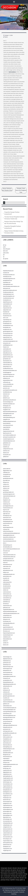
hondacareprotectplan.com (9, 709)
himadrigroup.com (7, 515)
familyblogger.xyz (7, 372)
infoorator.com (6, 550)
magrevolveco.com (7, 834)
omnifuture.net (6, 476)
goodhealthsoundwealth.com (9, 733)
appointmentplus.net (8, 627)
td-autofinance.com (7, 519)
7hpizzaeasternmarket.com (9, 554)
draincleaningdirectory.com (9, 715)
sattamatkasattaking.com (9, 417)
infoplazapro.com (7, 797)
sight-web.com (6, 513)
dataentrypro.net (7, 664)
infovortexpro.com (7, 838)
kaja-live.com (6, 509)
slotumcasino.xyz (7, 594)
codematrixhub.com (7, 805)
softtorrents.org (6, 382)
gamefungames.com (8, 331)
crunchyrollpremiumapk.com (9, 707)
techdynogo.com (7, 768)
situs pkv (10, 868)
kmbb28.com (6, 446)
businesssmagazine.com (9, 494)
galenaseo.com (6, 607)
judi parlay (7, 870)
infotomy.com (6, 762)
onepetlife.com (6, 419)
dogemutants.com (7, 741)
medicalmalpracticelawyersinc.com (11, 613)
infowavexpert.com (7, 801)
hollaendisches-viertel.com (9, 556)
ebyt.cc (4, 543)
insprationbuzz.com (7, 674)
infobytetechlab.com (8, 823)
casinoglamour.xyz (7, 595)
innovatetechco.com (7, 793)
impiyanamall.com (7, 308)
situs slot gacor (6, 249)
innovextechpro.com (7, 784)
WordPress (13, 894)
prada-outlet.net (6, 468)
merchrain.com (6, 444)
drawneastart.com (7, 360)
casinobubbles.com (7, 304)
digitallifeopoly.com (7, 302)
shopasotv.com (6, 619)
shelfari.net (5, 590)
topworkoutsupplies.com (8, 296)
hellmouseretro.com (7, 737)
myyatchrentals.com (7, 699)
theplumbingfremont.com (9, 633)
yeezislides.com (6, 282)
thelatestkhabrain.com (8, 682)
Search (5, 199)
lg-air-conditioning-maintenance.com (11, 549)
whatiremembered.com (8, 539)
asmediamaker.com (7, 694)
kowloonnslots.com (7, 523)
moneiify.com (6, 698)
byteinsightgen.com (7, 815)
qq (3, 256)
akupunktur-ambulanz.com (9, 537)
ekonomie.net (6, 625)
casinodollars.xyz (7, 597)
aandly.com (5, 642)
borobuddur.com (7, 327)
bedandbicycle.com (7, 353)
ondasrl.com (6, 396)
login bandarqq (12, 72)
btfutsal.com (6, 482)
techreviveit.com (7, 799)
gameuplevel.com (7, 321)
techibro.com (6, 525)
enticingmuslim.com (7, 731)
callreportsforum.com (8, 448)
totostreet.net (6, 311)
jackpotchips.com (7, 366)
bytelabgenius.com (7, 791)
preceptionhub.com (7, 280)
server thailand (4, 874)
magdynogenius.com (8, 778)
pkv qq (4, 245)
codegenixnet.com (7, 827)
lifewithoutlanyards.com (8, 560)
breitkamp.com (6, 378)
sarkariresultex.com (7, 686)
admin (6, 37)
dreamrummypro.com (8, 666)
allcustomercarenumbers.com (10, 370)
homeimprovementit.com (9, 274)
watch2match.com (7, 605)
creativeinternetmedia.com (9, 496)
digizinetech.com (7, 817)
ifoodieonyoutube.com (8, 292)
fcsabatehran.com (7, 739)
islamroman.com (7, 517)
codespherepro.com (7, 825)
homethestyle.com (7, 323)
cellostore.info (6, 692)
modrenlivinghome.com (8, 439)
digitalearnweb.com (7, 658)
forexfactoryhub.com (8, 507)
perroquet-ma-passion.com (9, 437)
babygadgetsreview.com (8, 535)
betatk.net (5, 640)
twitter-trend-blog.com (8, 531)
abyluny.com (6, 452)
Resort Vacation (7, 892)
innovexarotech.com (7, 836)
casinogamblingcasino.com (9, 711)
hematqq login (21, 872)
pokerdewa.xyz (6, 601)
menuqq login (4, 868)
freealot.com (6, 347)
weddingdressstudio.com (9, 574)
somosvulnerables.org (8, 384)
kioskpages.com (7, 405)
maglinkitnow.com (7, 774)
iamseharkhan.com (7, 680)
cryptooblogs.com (7, 319)
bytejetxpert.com (7, 846)
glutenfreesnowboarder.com (9, 399)
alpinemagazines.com (8, 527)
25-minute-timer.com (8, 333)
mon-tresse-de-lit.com (8, 425)
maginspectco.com (7, 848)
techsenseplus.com (7, 807)
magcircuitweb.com (7, 786)
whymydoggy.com (7, 656)
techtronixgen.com (7, 782)
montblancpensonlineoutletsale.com (11, 533)
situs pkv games (22, 876)
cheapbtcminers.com (8, 339)
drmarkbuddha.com (7, 547)
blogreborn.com (6, 500)
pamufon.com (6, 388)
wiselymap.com (6, 504)
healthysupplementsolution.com (10, 764)
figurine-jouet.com (7, 433)
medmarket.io (6, 758)
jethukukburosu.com (7, 719)
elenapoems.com (7, 735)
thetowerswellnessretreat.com (10, 411)
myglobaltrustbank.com (8, 609)
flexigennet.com (6, 754)
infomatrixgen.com (7, 819)
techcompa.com (6, 511)
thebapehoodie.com (7, 727)
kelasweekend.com (7, 639)
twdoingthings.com (7, 746)
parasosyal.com (6, 729)
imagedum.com (6, 409)
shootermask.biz (7, 586)
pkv (4, 254)
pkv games (5, 258)
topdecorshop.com (7, 617)
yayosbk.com (6, 578)
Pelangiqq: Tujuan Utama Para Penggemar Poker (20, 190)
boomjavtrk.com (7, 454)
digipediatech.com (7, 772)
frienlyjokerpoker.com (8, 521)
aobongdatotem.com (8, 284)
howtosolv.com (6, 568)
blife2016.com (6, 398)
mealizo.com (6, 688)
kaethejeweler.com (7, 415)
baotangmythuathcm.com (9, 717)
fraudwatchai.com (7, 315)
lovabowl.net (6, 272)
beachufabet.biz (6, 423)
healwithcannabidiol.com (9, 403)
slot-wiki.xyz (6, 603)
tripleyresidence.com (8, 380)
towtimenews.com (7, 713)
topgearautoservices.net (8, 431)
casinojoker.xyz (6, 599)
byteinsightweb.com (7, 776)
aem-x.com (5, 317)
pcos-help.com (6, 480)
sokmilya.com (6, 450)
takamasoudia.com (7, 744)
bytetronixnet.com (7, 844)
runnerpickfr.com (7, 474)
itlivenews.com (6, 631)
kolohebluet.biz (6, 584)
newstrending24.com (8, 635)
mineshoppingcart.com (8, 294)
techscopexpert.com (7, 788)
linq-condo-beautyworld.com (9, 541)
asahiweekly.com (7, 349)
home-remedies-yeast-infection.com (11, 286)
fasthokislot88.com (7, 362)
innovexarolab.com (7, 821)
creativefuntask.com (7, 335)
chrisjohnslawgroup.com (8, 374)
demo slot (5, 250)
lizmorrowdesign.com (8, 401)
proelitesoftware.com (8, 368)
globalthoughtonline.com (9, 696)
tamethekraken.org (7, 392)
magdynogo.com (7, 850)
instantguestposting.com (9, 623)
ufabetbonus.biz (7, 637)
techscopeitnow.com (8, 842)
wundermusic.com (7, 329)
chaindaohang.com (7, 545)
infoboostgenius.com (8, 809)
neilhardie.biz (6, 580)
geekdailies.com (6, 443)
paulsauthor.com (7, 750)
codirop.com (6, 484)
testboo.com (6, 572)
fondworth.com (6, 678)
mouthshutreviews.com (8, 298)
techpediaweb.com (7, 789)
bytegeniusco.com (7, 803)
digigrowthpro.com (7, 470)
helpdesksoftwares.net (8, 270)
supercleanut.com (7, 351)
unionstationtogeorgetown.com (10, 341)
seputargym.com (7, 306)
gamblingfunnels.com (8, 478)
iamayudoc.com (6, 343)
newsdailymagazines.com (9, 278)
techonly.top (6, 490)
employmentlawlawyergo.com (10, 611)
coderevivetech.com (7, 833)
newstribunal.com (7, 276)
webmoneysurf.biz (7, 582)
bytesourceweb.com (7, 829)
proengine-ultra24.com (8, 558)
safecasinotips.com (7, 364)
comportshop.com (7, 615)
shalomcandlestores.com (9, 701)
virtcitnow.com (6, 502)
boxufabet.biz (6, 429)
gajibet (21, 879)
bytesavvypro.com (7, 813)
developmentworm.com (8, 629)
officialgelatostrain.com (8, 413)
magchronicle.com (7, 770)
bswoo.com (5, 644)
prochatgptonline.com (8, 505)
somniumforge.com (7, 721)
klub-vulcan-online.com (8, 376)
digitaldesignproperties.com (9, 684)
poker (4, 247)
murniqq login (14, 872)
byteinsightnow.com (7, 831)
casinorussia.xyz (7, 592)
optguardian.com (7, 309)
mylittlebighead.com (7, 345)
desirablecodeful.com (8, 752)
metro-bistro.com (7, 566)
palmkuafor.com (7, 662)
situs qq (19, 868)
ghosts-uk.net (6, 486)
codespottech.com (7, 766)
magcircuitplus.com (7, 840)
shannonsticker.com (7, 672)
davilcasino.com (7, 313)
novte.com (5, 552)
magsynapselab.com (8, 780)
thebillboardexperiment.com (9, 421)
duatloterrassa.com (7, 386)
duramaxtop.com (7, 743)
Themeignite (15, 892)
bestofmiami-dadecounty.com (10, 290)
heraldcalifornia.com (8, 354)
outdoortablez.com (7, 760)
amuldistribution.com (8, 325)
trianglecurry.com (7, 407)
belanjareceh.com (7, 670)
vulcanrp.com (6, 529)
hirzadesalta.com (7, 300)
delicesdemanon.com (8, 570)
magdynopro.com (7, 795)
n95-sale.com (6, 498)
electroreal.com (6, 288)
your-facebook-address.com (9, 435)
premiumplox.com (7, 576)
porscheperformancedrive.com (10, 390)
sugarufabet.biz (6, 427)
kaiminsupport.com (7, 668)
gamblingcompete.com (8, 492)
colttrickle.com (6, 472)
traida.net (5, 562)
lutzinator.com (6, 394)
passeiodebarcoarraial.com (9, 676)
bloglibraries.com (7, 723)
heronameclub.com (7, 756)
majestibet (12, 879)
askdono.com (6, 488)
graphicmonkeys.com (8, 356)
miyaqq (17, 879)
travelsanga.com (7, 621)
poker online (6, 252)
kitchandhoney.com (7, 564)
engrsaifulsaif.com (7, 337)
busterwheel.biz (6, 588)
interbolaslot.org (7, 660)
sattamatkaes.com (7, 705)
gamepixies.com (7, 358)
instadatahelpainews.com (9, 441)
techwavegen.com (7, 811)
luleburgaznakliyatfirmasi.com (10, 725)
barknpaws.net (6, 690)
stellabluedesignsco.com (8, 748)
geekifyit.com (6, 703)
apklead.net (5, 456)
